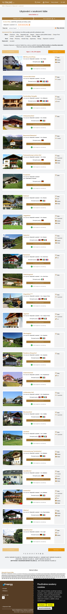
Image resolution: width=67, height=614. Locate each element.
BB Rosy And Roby (29, 57)
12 (28, 573)
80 (64, 575)
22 (42, 573)
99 (28, 576)
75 (56, 575)
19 (38, 573)
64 (40, 575)
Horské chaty (25, 38)
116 (62, 576)
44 (11, 575)
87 (11, 576)
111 (53, 576)
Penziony (17, 38)
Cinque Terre (56, 34)
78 (61, 575)
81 (2, 576)
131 (29, 578)
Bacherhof (26, 255)
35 (61, 573)
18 (36, 573)
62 (37, 575)
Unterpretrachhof (28, 116)
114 (58, 576)
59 (33, 575)
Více (38, 36)
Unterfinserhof (27, 530)
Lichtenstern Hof (28, 392)
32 (57, 573)
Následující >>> (57, 549)
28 (51, 573)
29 (53, 573)
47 (15, 575)
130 (27, 578)
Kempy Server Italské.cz (43, 559)
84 (6, 576)
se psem (12, 41)
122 (10, 578)
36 (63, 573)
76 (58, 575)
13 (29, 573)
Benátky (34, 36)
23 (44, 573)
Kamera (58, 59)
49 (18, 575)
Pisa (18, 34)
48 (16, 575)
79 (62, 575)
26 (48, 573)
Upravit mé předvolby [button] (45, 608)
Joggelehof (26, 215)
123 (12, 578)
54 (25, 575)
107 (45, 576)
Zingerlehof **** (28, 294)
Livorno (12, 36)
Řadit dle (5, 28)
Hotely (11, 38)
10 (40, 553)
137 (41, 578)
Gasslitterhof (27, 471)
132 (31, 578)
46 (14, 575)
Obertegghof (27, 333)
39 (3, 575)
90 (15, 576)
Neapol (32, 34)
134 (35, 578)
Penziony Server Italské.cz (31, 557)
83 (5, 576)
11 (42, 553)
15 (32, 573)
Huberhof (26, 235)
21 (41, 573)
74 (55, 575)
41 (6, 575)
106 (43, 576)
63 (39, 575)
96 (24, 576)
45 (12, 575)
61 (36, 575)
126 (19, 578)
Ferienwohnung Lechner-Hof (32, 155)
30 (54, 573)
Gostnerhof (26, 490)
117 (64, 576)
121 (8, 578)
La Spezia (27, 36)
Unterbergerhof (28, 274)
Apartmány (33, 38)
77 (59, 575)
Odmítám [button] (50, 605)
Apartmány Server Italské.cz (25, 559)
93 (19, 576)
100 (30, 576)
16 (33, 573)
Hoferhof (26, 196)
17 (35, 573)
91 (16, 576)
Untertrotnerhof (28, 372)
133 (33, 578)
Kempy (39, 38)
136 (39, 578)
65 (41, 575)
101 (32, 576)
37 (64, 573)
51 (21, 575)
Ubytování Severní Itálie (8, 572)
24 (45, 573)
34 (60, 573)
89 (14, 576)
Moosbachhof (27, 412)
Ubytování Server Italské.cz (47, 560)
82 (3, 576)
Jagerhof (26, 313)
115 (60, 576)
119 (4, 578)
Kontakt (5, 588)
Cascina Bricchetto (29, 76)
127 (21, 578)
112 (54, 576)
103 (36, 576)
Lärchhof (26, 431)
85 (8, 576)
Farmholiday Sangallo (30, 96)
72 (52, 575)
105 (41, 576)
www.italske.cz (33, 14)
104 (38, 576)
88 (12, 576)
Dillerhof (26, 510)
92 (18, 576)
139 (45, 578)
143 (53, 578)
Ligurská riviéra (20, 36)
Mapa (58, 57)
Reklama (5, 590)
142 (51, 578)
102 (34, 576)
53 (24, 575)
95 (22, 576)
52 (22, 575)
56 (28, 575)
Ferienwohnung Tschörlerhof (32, 451)
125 (16, 578)
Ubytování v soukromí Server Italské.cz (24, 560)
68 (46, 575)
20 (39, 573)
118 (2, 578)
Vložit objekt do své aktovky (39, 68)
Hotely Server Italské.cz (13, 557)
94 (21, 576)
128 (23, 578)
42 (8, 575)
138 (43, 578)
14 (30, 573)
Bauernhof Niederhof (29, 135)
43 (9, 575)
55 (27, 575)
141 (49, 578)
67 (44, 575)
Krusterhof (26, 174)
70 (49, 575)
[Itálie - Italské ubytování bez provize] (8, 2)
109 (49, 576)
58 (31, 575)
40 (5, 575)
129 (25, 578)
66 (43, 575)
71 (50, 575)
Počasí (58, 62)
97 (25, 576)
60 (34, 575)
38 (2, 575)
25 (47, 573)
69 (47, 575)
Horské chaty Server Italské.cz (51, 557)
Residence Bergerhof (30, 353)
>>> (56, 51)
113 (56, 576)
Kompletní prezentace (38, 65)
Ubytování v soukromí (48, 38)
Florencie (12, 34)
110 (51, 576)
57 (30, 575)
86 (9, 576)
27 (50, 573)
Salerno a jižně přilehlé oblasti (43, 34)
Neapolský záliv (25, 34)
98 (27, 576)
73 (53, 575)
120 (6, 578)
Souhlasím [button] (42, 605)
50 (19, 575)
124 (14, 578)
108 (47, 576)
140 (47, 578)
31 (55, 573)
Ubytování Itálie (7, 606)
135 (37, 578)
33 (58, 573)
